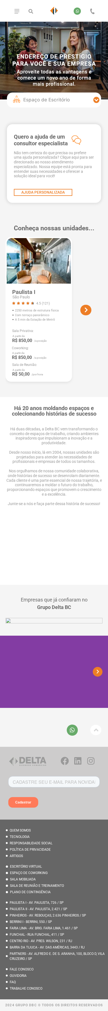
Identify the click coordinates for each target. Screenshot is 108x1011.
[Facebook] (65, 761)
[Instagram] (91, 761)
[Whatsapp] (77, 11)
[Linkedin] (78, 761)
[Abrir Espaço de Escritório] (96, 100)
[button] (31, 11)
